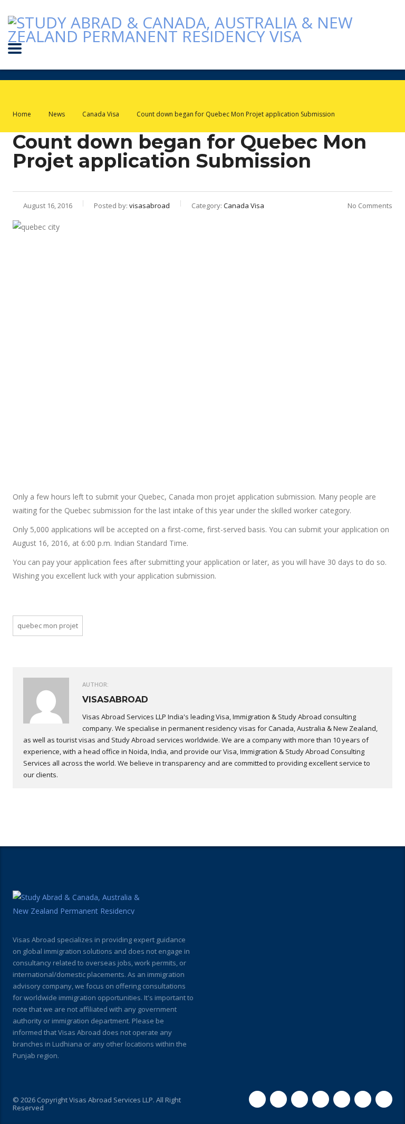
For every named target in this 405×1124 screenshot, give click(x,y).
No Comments (370, 205)
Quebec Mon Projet (47, 625)
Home (22, 114)
